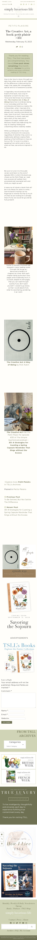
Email (21, 4)
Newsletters (6, 4)
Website (5, 718)
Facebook (24, 4)
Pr (18, 938)
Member (18, 68)
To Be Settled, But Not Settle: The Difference (17, 499)
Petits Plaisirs (19, 26)
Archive (10, 930)
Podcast (16, 908)
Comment (6, 691)
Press (19, 919)
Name (4, 711)
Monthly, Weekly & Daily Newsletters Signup (18, 904)
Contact (12, 919)
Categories (15, 742)
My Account (25, 930)
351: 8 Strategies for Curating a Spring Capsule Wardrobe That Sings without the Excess (18, 448)
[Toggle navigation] (18, 16)
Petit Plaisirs (24, 482)
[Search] (31, 926)
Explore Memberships (27, 1)
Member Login (6, 1)
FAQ (16, 930)
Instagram (34, 4)
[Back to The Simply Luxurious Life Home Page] (18, 11)
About (25, 919)
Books (9, 908)
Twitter (26, 4)
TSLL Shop (26, 908)
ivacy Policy (21, 938)
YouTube (31, 4)
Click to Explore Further (18, 799)
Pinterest (29, 4)
